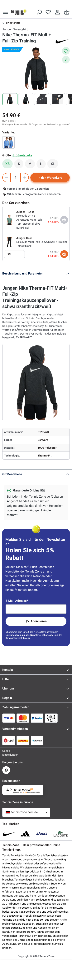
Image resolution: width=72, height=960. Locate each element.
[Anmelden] (57, 12)
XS (7, 164)
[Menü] (5, 12)
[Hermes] (37, 740)
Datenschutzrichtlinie (16, 638)
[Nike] (62, 41)
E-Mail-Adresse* (17, 601)
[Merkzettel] (48, 12)
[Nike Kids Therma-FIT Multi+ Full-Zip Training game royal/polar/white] (8, 142)
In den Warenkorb (50, 177)
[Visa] (8, 718)
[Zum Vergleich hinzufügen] (66, 59)
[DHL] (23, 740)
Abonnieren (39, 621)
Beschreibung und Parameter (22, 273)
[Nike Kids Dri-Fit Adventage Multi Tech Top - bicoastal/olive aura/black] (9, 219)
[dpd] (8, 740)
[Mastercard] (23, 718)
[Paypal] (37, 718)
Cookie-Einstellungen (6, 752)
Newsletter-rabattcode (41, 635)
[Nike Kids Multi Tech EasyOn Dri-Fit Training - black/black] (9, 241)
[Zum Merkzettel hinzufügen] (66, 51)
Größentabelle (12, 474)
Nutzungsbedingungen (17, 635)
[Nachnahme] (51, 718)
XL (54, 165)
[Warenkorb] (67, 12)
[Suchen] (39, 12)
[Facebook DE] (6, 770)
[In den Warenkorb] (64, 254)
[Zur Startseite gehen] (18, 12)
